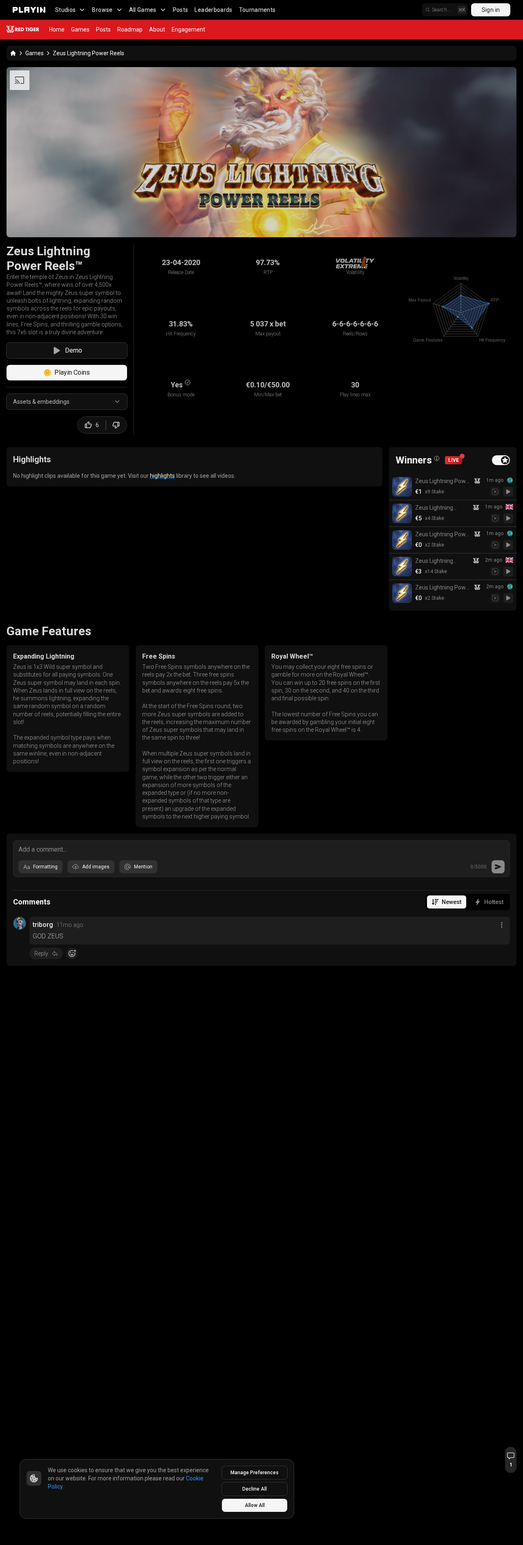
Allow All (255, 1505)
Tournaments (257, 10)
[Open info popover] (437, 458)
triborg (43, 925)
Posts (180, 10)
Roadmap (130, 29)
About (157, 29)
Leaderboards (213, 10)
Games (80, 29)
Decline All (254, 1489)
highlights (162, 475)
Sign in (491, 10)
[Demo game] (508, 492)
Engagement (188, 29)
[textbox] (261, 849)
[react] (72, 953)
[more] (502, 925)
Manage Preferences (254, 1472)
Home (57, 29)
